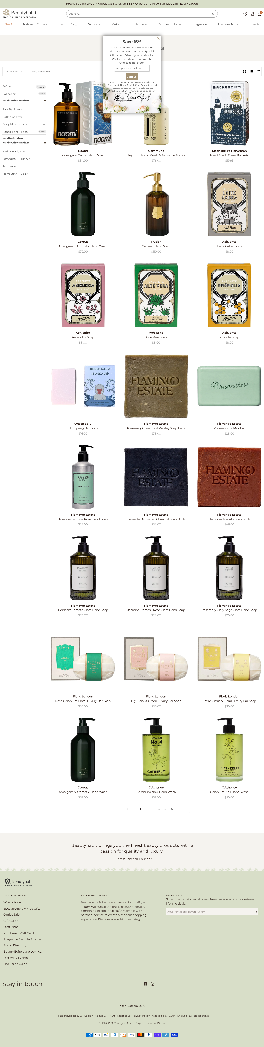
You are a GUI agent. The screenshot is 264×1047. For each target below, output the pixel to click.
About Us (100, 1015)
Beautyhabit (68, 1015)
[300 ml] (156, 750)
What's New (12, 902)
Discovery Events (15, 957)
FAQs (111, 1015)
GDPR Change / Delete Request (189, 1015)
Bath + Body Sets (14, 151)
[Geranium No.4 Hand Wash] (156, 750)
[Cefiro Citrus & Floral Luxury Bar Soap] (229, 659)
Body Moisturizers (14, 124)
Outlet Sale (11, 914)
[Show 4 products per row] (258, 71)
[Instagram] (152, 984)
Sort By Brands (12, 109)
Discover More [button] (14, 895)
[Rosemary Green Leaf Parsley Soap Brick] (156, 386)
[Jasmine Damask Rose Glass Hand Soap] (156, 568)
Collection (9, 94)
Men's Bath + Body (15, 173)
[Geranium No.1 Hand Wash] (229, 750)
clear (42, 93)
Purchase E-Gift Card (18, 933)
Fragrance (9, 166)
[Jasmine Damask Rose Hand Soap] (83, 477)
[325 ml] (83, 568)
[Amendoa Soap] (83, 295)
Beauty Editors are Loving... (22, 951)
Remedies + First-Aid (16, 159)
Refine (6, 86)
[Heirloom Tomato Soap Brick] (229, 477)
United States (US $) (130, 1005)
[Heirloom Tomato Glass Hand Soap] (83, 568)
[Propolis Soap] (229, 295)
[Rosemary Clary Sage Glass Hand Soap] (229, 568)
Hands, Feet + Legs (15, 132)
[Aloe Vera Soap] (156, 295)
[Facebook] (145, 984)
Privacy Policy (141, 1015)
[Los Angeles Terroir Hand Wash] (83, 113)
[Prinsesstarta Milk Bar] (229, 386)
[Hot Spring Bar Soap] (83, 386)
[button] (36, 24)
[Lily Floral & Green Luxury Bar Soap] (156, 659)
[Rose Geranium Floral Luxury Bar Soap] (83, 659)
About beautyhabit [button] (95, 895)
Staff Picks (10, 927)
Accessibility (159, 1015)
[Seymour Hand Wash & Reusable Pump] (156, 113)
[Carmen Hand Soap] (156, 204)
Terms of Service (157, 1023)
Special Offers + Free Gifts (21, 908)
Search (88, 1015)
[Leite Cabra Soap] (229, 204)
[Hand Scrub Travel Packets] (229, 113)
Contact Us (123, 1015)
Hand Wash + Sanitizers (15, 100)
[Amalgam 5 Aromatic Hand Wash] (83, 750)
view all (41, 86)
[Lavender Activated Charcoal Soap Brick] (156, 477)
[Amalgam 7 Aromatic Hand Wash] (83, 204)
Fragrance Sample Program (23, 939)
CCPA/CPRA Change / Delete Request (122, 1023)
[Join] (252, 912)
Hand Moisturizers (12, 138)
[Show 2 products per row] (244, 71)
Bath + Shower (12, 117)
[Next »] (185, 809)
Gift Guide (10, 921)
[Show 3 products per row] (251, 71)
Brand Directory (14, 945)
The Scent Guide (15, 964)
